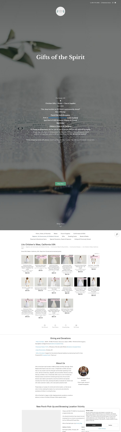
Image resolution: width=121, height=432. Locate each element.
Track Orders (55, 327)
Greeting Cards (72, 236)
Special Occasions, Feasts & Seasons (60, 239)
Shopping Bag (65, 327)
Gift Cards (76, 327)
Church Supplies (65, 233)
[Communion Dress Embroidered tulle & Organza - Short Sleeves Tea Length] (67, 282)
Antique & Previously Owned (83, 239)
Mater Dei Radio (40, 341)
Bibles (55, 233)
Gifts (63, 236)
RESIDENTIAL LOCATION (57, 118)
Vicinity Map (79, 423)
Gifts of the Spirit (40, 353)
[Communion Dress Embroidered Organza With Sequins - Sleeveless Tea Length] (27, 259)
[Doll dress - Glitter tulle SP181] (27, 282)
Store (22, 247)
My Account (45, 327)
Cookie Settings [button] (102, 428)
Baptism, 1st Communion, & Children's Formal (45, 236)
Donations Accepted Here (56, 343)
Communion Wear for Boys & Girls (59, 247)
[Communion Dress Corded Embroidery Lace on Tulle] (41, 282)
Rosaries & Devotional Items (38, 239)
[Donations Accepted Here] (74, 347)
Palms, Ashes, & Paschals (43, 233)
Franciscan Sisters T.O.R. (42, 347)
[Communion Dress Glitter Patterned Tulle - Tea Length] (80, 259)
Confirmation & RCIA (79, 233)
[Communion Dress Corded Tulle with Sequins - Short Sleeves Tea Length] (67, 303)
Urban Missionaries (40, 350)
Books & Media (84, 236)
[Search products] (117, 234)
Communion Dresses (75, 247)
